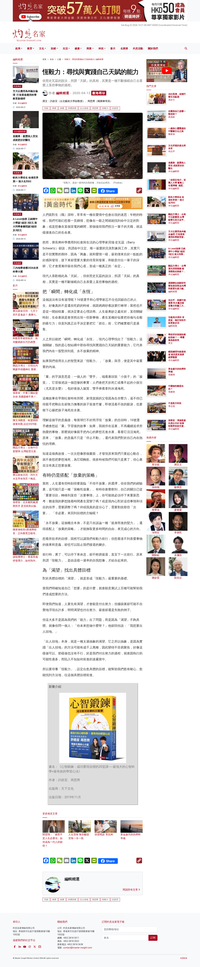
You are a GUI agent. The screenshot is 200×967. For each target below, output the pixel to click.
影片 (112, 48)
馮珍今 (171, 100)
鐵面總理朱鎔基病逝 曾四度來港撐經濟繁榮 (177, 354)
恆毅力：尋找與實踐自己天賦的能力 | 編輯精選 (84, 59)
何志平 (171, 151)
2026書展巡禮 (20, 131)
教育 (29, 48)
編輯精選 (62, 93)
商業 (89, 48)
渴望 (54, 108)
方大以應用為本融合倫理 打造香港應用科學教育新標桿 (25, 95)
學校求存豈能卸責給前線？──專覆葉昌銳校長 (177, 337)
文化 (41, 48)
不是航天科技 (174, 403)
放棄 (62, 108)
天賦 (46, 108)
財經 (53, 48)
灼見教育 (17, 173)
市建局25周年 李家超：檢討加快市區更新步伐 (177, 320)
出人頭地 (84, 108)
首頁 (44, 59)
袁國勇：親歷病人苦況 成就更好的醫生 (177, 165)
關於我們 (153, 48)
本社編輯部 (22, 103)
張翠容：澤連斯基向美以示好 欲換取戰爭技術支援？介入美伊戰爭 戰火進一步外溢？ (177, 426)
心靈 (59, 59)
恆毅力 (105, 108)
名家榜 (124, 48)
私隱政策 (183, 958)
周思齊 (95, 108)
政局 (17, 48)
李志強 (171, 406)
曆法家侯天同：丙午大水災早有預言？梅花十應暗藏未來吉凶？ (25, 478)
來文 (170, 343)
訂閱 (152, 937)
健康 (77, 48)
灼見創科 (17, 263)
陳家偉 (171, 134)
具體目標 (72, 108)
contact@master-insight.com (77, 947)
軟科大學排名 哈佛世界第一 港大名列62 (176, 200)
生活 (65, 48)
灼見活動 (138, 48)
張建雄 (171, 374)
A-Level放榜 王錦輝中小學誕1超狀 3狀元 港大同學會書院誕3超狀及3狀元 (176, 254)
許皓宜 (115, 108)
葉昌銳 (171, 117)
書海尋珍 (98, 93)
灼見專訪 (17, 86)
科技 (101, 48)
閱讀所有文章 (130, 889)
